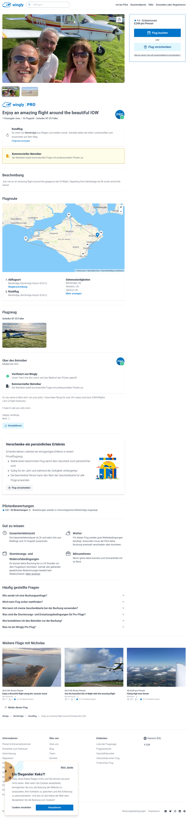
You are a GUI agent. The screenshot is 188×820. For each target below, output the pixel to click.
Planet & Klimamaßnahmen (16, 744)
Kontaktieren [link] (15, 425)
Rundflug (32, 716)
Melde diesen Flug (18, 707)
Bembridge (18, 716)
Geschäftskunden (105, 753)
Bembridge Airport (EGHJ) (33, 283)
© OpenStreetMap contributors (112, 270)
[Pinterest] (184, 811)
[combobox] (48, 5)
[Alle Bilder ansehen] (63, 48)
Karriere (53, 758)
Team (52, 753)
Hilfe (150, 4)
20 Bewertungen (149, 20)
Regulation (8, 758)
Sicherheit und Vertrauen (15, 748)
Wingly (5, 716)
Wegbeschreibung (17, 286)
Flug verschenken (21, 487)
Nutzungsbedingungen (134, 811)
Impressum (154, 811)
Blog (51, 748)
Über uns (54, 744)
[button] (97, 235)
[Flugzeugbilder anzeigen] (24, 335)
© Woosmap (80, 270)
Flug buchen (160, 33)
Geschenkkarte (138, 4)
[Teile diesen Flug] (119, 19)
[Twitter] (170, 811)
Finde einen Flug (104, 763)
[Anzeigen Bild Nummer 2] (29, 91)
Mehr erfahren (33, 574)
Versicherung (9, 753)
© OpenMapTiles (92, 270)
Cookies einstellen (21, 807)
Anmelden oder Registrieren (171, 4)
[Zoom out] (121, 211)
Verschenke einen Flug (108, 758)
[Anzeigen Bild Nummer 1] (10, 91)
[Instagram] (175, 811)
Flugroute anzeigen (21, 141)
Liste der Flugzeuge (106, 744)
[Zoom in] (121, 207)
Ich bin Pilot (122, 4)
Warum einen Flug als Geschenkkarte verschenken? (157, 55)
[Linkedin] (180, 811)
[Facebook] (165, 811)
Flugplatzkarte (103, 748)
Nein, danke (67, 767)
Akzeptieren (54, 807)
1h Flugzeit (29, 118)
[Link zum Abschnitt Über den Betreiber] (120, 118)
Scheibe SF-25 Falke (47, 118)
